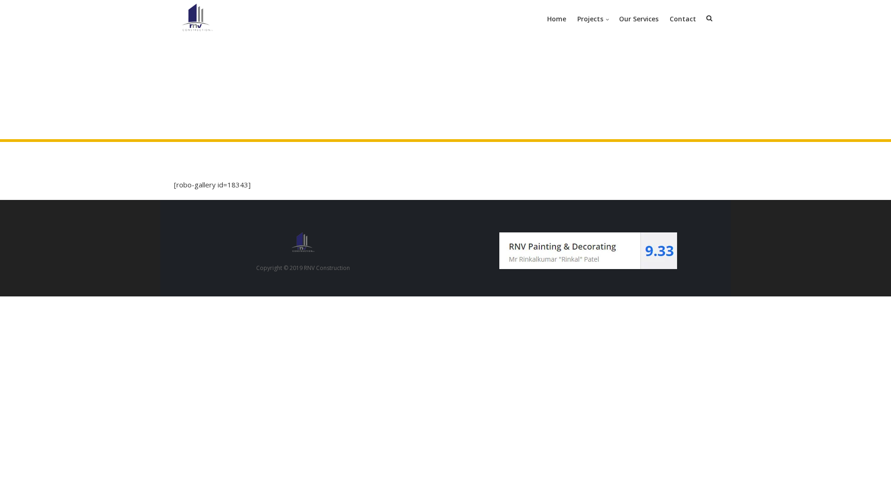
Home (556, 18)
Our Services (639, 18)
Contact (683, 18)
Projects (590, 18)
